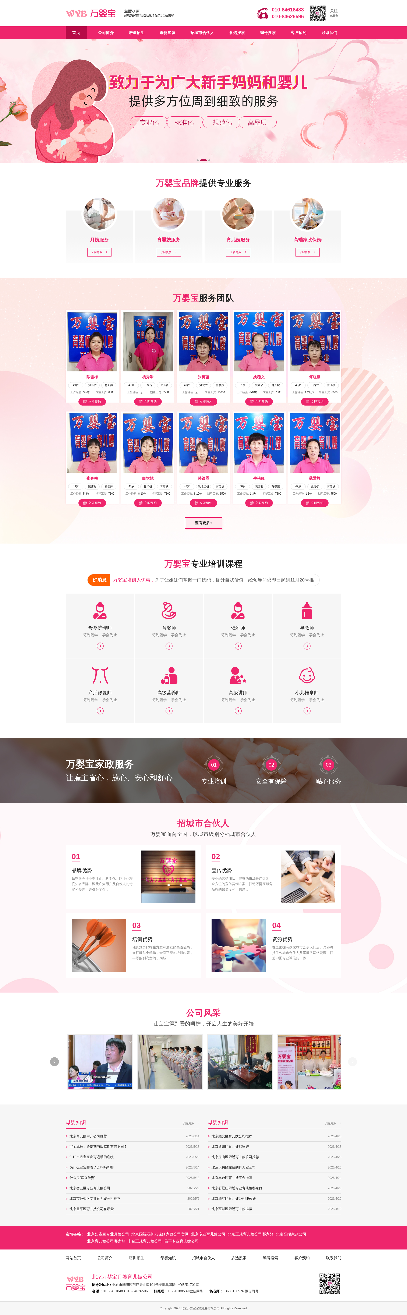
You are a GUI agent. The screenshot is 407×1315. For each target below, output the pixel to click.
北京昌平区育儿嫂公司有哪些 (134, 1209)
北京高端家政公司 (291, 1234)
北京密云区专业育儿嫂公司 (134, 1188)
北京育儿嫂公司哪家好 (106, 1241)
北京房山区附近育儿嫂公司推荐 (276, 1157)
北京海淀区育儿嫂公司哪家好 (276, 1198)
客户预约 (299, 33)
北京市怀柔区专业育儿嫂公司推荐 (134, 1198)
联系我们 (329, 33)
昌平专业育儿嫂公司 (181, 1241)
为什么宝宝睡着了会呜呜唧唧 (134, 1167)
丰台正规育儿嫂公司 (145, 1241)
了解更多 (188, 1123)
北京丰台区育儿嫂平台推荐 (276, 1178)
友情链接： (75, 1234)
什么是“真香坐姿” (134, 1178)
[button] (198, 160)
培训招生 (137, 33)
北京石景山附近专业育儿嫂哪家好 (276, 1188)
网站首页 (73, 1258)
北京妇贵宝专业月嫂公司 (108, 1234)
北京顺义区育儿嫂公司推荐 (276, 1136)
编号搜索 (268, 33)
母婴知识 (168, 33)
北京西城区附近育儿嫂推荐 (276, 1209)
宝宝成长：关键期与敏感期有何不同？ (134, 1146)
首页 (76, 33)
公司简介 (106, 33)
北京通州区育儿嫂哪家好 (276, 1146)
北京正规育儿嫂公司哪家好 (250, 1234)
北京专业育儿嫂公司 (208, 1234)
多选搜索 (237, 33)
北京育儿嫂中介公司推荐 (134, 1136)
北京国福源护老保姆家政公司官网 (160, 1234)
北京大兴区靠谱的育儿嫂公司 (276, 1167)
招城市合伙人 (202, 33)
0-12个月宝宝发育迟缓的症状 (134, 1157)
